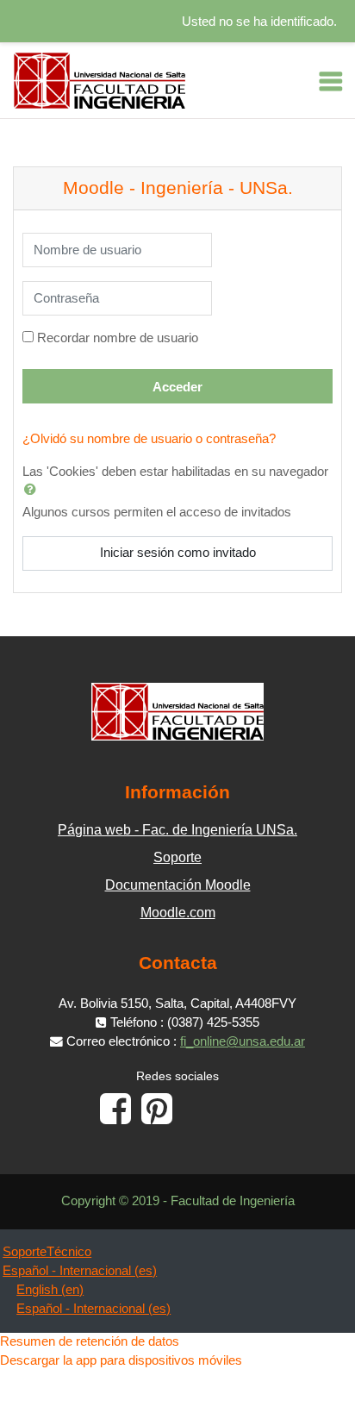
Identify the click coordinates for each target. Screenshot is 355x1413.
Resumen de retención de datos (89, 1341)
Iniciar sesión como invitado (178, 553)
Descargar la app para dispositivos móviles (121, 1360)
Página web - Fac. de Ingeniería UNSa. (177, 829)
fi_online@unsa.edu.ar (242, 1041)
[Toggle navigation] (331, 81)
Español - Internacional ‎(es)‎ (80, 1271)
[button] (33, 489)
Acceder (177, 387)
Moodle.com (177, 912)
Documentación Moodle (178, 885)
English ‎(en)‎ (50, 1290)
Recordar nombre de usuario (117, 338)
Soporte (177, 857)
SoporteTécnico (47, 1252)
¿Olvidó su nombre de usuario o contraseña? (149, 439)
